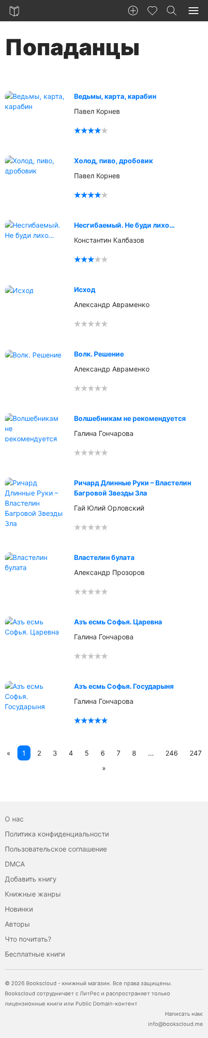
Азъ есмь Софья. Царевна (118, 622)
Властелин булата (104, 557)
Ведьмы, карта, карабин (115, 96)
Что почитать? (28, 939)
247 (196, 753)
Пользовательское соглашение (56, 849)
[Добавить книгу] (133, 10)
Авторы (17, 924)
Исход (84, 289)
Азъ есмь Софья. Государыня (124, 686)
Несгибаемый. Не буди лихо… (124, 225)
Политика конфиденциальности (57, 834)
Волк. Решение (99, 354)
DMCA (15, 864)
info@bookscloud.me (175, 1024)
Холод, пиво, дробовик (113, 160)
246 (171, 753)
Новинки (19, 909)
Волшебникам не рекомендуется (130, 418)
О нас (14, 819)
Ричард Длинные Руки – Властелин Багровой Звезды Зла (132, 488)
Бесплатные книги (35, 954)
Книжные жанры (33, 894)
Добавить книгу (31, 879)
